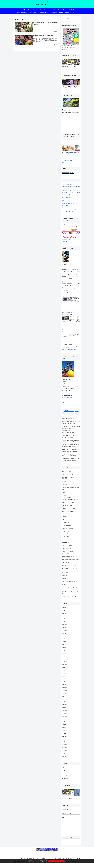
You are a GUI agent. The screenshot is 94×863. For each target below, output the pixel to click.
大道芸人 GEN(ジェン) (72, 211)
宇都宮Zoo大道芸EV (76, 858)
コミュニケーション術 (46, 858)
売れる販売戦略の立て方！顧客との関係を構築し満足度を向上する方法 (71, 427)
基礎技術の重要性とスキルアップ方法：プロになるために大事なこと (71, 417)
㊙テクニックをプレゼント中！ (56, 861)
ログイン (64, 770)
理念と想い (39, 858)
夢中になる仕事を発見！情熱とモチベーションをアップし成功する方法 (71, 422)
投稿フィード (65, 773)
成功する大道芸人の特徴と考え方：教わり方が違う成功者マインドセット (71, 459)
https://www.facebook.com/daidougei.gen (71, 346)
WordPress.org (65, 778)
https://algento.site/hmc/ (67, 312)
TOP (19, 858)
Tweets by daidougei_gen (67, 172)
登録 (63, 767)
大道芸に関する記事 (58, 858)
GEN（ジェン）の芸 (32, 858)
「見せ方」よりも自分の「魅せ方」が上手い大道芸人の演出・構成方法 (71, 445)
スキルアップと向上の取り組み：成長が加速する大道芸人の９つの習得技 (71, 450)
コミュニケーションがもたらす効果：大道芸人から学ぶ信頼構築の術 (71, 436)
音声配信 (52, 858)
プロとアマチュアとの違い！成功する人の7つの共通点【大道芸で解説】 (71, 454)
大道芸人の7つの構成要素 (67, 858)
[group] (68, 64)
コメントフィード (66, 775)
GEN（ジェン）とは (24, 858)
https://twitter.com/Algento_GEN (69, 349)
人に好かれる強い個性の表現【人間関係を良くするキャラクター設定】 (71, 441)
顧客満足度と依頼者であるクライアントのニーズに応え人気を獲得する (71, 431)
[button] (79, 19)
